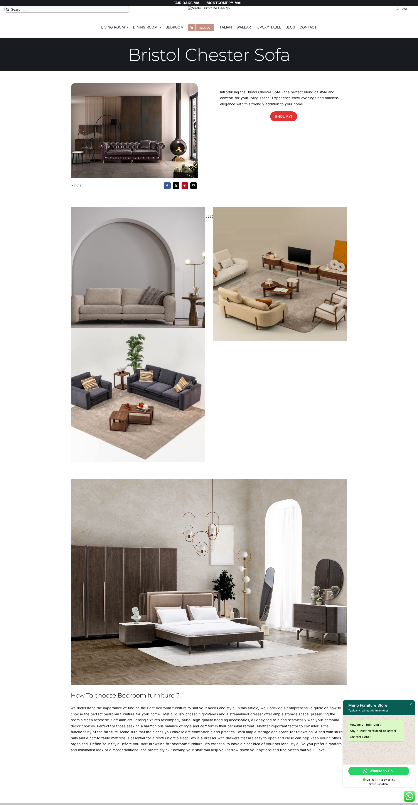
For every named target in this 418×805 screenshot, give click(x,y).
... (326, 750)
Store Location (379, 784)
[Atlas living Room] (280, 274)
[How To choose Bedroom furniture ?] (209, 582)
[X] (176, 185)
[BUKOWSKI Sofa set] (138, 395)
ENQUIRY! (283, 116)
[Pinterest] (184, 185)
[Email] (193, 185)
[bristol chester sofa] (134, 130)
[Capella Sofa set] (138, 274)
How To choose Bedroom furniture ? (125, 695)
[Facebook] (167, 185)
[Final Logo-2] (209, 8)
